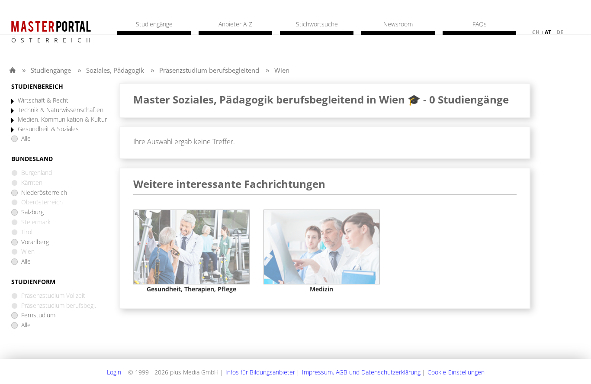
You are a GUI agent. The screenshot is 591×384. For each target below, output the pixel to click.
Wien (281, 70)
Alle (26, 138)
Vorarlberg (35, 242)
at (548, 32)
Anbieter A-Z (235, 24)
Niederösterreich (44, 193)
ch (536, 32)
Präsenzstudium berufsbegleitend (209, 70)
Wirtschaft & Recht (43, 100)
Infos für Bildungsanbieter (260, 372)
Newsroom (398, 24)
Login (114, 372)
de (559, 32)
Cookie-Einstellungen (456, 372)
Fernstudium (38, 315)
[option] (191, 251)
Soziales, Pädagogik (115, 70)
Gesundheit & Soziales (48, 129)
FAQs (479, 24)
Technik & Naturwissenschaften (60, 110)
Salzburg (32, 212)
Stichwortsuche (317, 24)
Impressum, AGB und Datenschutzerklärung (361, 372)
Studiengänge (51, 70)
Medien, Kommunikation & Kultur (62, 119)
